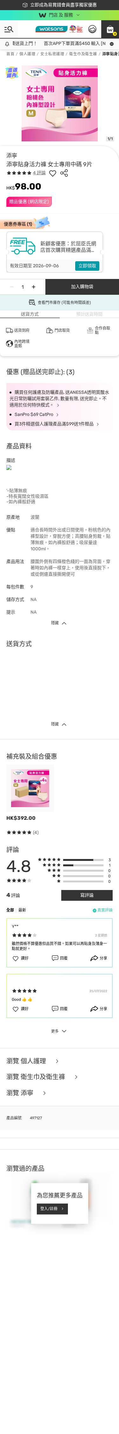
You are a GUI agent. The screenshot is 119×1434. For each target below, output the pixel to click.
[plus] (33, 287)
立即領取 (87, 266)
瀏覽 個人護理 (27, 1061)
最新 (22, 910)
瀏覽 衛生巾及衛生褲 (36, 1077)
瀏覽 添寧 (20, 1093)
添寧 (11, 155)
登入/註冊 (48, 1209)
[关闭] (111, 1405)
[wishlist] (52, 173)
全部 (10, 910)
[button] (110, 29)
